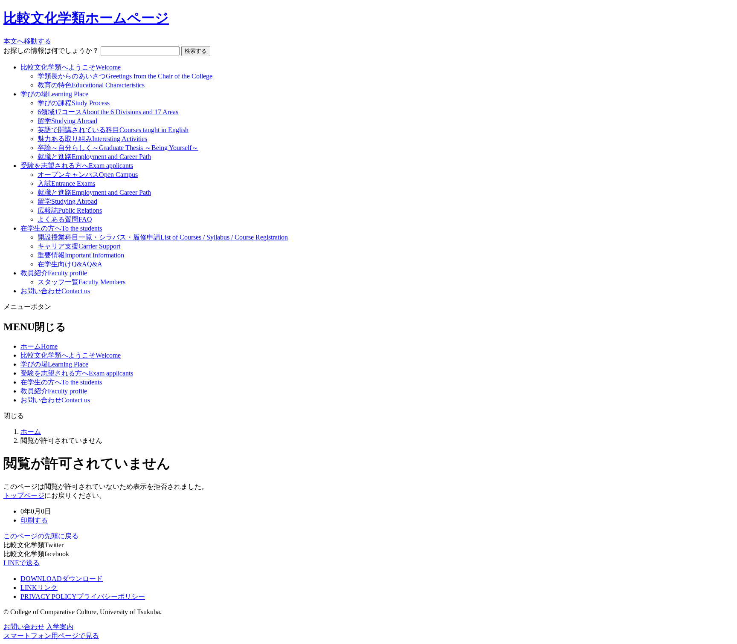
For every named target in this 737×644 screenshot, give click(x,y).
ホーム (39, 346)
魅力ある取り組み (92, 138)
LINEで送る (21, 562)
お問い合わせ (55, 291)
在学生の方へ (61, 228)
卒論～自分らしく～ (118, 147)
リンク (39, 587)
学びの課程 (74, 103)
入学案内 (59, 626)
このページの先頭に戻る (40, 536)
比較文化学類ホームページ (86, 18)
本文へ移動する (27, 41)
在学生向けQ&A (70, 264)
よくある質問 (65, 219)
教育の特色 (91, 85)
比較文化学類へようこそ (70, 67)
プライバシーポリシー (82, 596)
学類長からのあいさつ (125, 76)
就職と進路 (94, 156)
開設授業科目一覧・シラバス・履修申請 (163, 237)
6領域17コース (108, 112)
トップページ (23, 495)
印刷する (34, 520)
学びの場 (54, 94)
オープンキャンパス (88, 174)
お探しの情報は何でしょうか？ (51, 50)
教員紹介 (53, 273)
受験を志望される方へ (76, 165)
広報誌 (70, 210)
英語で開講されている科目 (113, 129)
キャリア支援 (79, 246)
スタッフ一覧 (81, 282)
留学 (67, 120)
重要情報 (81, 255)
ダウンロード (61, 578)
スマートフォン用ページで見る (51, 635)
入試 (66, 183)
